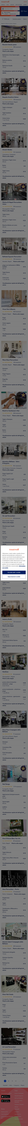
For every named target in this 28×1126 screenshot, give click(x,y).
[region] (14, 563)
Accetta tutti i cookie (14, 572)
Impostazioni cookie (14, 576)
